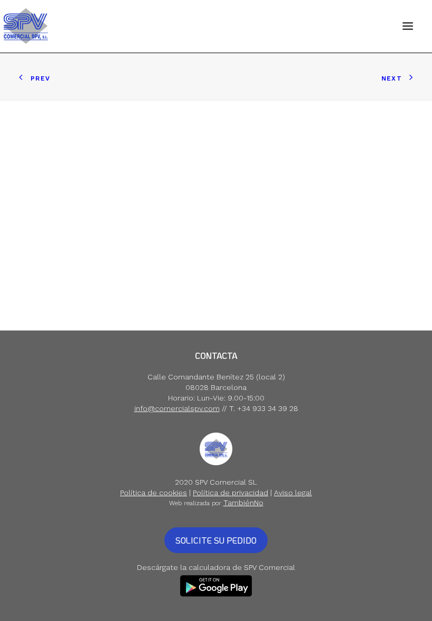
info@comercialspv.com (177, 408)
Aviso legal (293, 492)
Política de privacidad (230, 492)
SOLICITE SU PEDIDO (216, 540)
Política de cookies (153, 492)
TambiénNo (243, 502)
